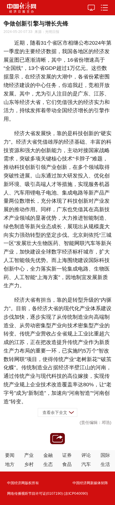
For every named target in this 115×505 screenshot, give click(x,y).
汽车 (86, 464)
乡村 (29, 464)
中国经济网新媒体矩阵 (90, 483)
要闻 (9, 455)
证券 (67, 455)
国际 (105, 455)
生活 (105, 464)
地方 (9, 464)
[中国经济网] (21, 7)
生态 (48, 464)
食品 (67, 464)
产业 (29, 455)
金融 (48, 455)
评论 (86, 455)
